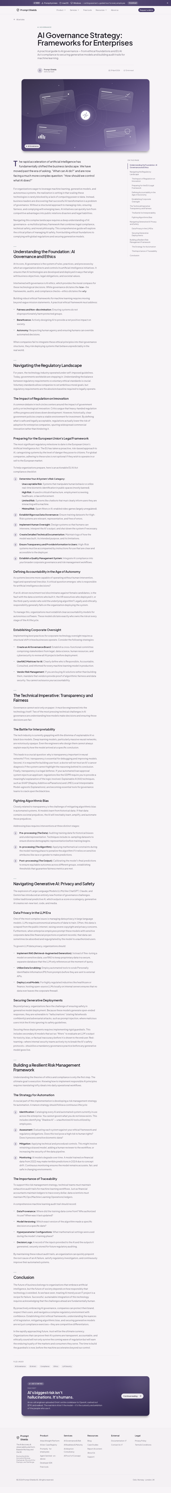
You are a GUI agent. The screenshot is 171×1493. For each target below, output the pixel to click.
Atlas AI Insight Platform (49, 1441)
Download (133, 3)
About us (114, 10)
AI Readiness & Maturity (73, 1445)
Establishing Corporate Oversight (141, 200)
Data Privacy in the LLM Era (142, 228)
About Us (91, 1453)
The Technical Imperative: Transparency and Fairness (140, 207)
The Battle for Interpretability (144, 213)
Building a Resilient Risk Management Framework (140, 241)
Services (73, 10)
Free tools (87, 10)
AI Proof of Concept (72, 1456)
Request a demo (146, 10)
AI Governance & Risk (72, 1441)
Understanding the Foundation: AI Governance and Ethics (143, 166)
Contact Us (116, 1445)
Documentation (117, 1441)
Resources (100, 10)
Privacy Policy (140, 1441)
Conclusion (134, 255)
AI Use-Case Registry (48, 1445)
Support (91, 1457)
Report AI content (95, 1449)
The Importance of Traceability (144, 251)
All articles (20, 19)
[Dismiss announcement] (167, 3)
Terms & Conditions (143, 1445)
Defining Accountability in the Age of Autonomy (144, 193)
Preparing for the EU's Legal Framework (143, 186)
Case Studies (93, 1445)
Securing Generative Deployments (140, 234)
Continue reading (130, 1396)
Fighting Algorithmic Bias (142, 217)
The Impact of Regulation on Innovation (143, 179)
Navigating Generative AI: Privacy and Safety (143, 223)
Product (60, 10)
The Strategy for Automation (144, 246)
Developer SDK (46, 1463)
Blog (90, 1441)
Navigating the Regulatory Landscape (140, 173)
